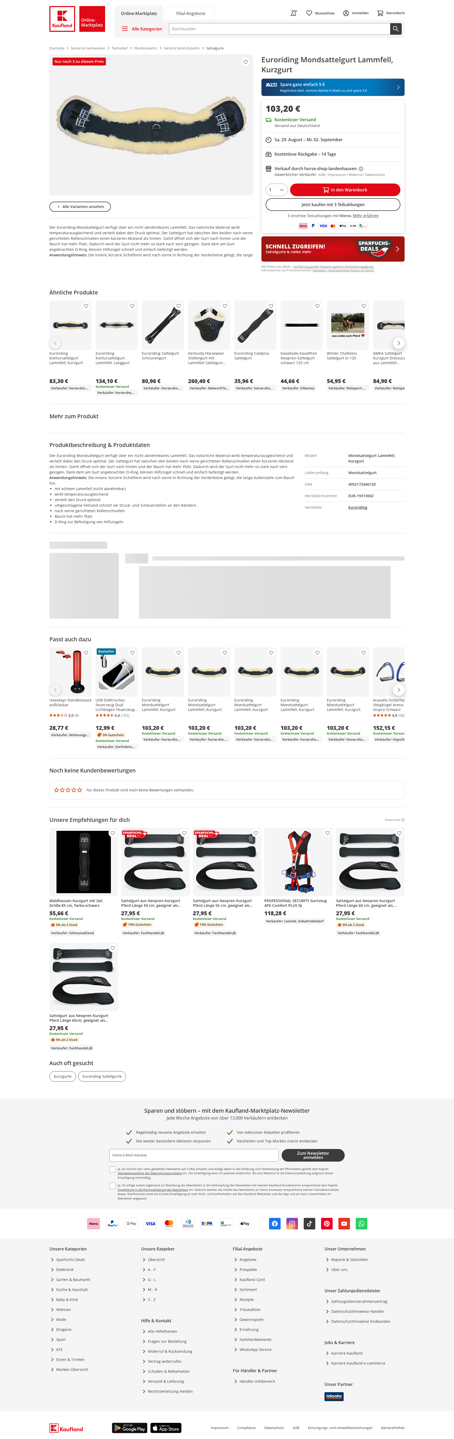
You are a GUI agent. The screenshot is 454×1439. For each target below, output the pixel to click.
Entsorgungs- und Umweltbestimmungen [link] (340, 1427)
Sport (61, 1339)
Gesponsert (392, 819)
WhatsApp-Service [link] (256, 1349)
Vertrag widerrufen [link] (165, 1361)
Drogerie (63, 1329)
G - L (152, 1279)
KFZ (59, 1349)
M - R (152, 1289)
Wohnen (63, 1309)
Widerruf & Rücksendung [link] (170, 1351)
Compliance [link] (246, 1427)
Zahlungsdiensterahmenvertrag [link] (359, 1301)
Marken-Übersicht (72, 1369)
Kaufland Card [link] (252, 1279)
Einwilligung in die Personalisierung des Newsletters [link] (153, 1190)
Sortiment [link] (248, 1289)
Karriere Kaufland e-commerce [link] (358, 1363)
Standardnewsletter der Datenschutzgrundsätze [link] (150, 1173)
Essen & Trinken (70, 1359)
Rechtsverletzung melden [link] (170, 1391)
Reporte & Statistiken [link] (349, 1259)
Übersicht (156, 1259)
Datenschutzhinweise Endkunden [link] (360, 1321)
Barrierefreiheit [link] (393, 1427)
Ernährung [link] (249, 1329)
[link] (190, 13)
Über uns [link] (339, 1269)
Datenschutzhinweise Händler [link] (357, 1311)
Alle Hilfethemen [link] (162, 1331)
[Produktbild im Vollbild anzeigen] (151, 124)
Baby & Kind (67, 1299)
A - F (152, 1269)
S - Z (152, 1299)
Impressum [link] (220, 1427)
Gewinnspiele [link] (252, 1319)
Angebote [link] (248, 1259)
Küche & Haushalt (72, 1289)
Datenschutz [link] (274, 1427)
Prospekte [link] (248, 1269)
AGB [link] (296, 1427)
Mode (61, 1319)
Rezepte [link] (247, 1299)
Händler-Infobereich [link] (257, 1381)
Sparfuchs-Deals (70, 1259)
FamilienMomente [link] (255, 1339)
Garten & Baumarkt (73, 1279)
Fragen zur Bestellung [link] (167, 1341)
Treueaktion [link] (250, 1309)
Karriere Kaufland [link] (347, 1353)
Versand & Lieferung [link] (166, 1381)
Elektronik (65, 1269)
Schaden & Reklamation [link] (169, 1371)
